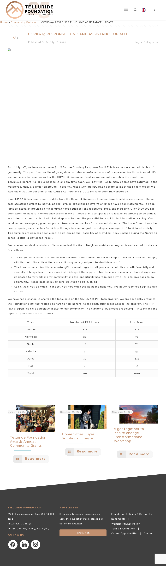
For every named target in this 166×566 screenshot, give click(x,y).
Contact (149, 533)
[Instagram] (35, 544)
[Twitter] (24, 544)
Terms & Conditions (123, 528)
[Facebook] (13, 544)
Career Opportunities (124, 533)
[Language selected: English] (148, 10)
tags (137, 42)
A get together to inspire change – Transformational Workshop (129, 435)
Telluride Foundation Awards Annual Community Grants (28, 441)
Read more (35, 459)
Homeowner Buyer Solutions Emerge (78, 436)
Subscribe (83, 532)
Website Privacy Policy (125, 523)
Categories (150, 42)
